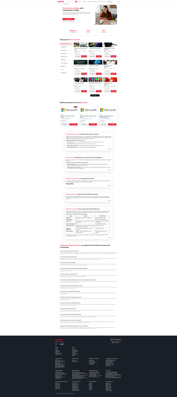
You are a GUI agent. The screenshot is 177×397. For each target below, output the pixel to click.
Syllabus (74, 124)
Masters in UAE (108, 385)
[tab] (66, 44)
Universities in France (75, 384)
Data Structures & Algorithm (94, 65)
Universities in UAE (74, 385)
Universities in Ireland (75, 386)
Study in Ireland (57, 384)
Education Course (57, 378)
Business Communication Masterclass (108, 84)
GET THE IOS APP (116, 342)
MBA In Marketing (58, 364)
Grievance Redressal (75, 350)
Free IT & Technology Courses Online (94, 373)
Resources (56, 352)
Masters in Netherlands (109, 389)
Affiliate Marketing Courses (110, 365)
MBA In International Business (59, 365)
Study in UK (57, 386)
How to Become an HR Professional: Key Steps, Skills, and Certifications (116, 377)
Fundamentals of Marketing (79, 83)
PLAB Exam (90, 389)
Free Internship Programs (92, 374)
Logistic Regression (91, 364)
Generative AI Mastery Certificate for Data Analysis (88, 117)
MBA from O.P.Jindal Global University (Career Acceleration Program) (82, 373)
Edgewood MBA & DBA (75, 374)
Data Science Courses (58, 375)
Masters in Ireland (108, 386)
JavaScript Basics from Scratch (79, 65)
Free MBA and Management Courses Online (95, 375)
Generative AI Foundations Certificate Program (68, 117)
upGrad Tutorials (57, 351)
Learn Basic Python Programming (95, 48)
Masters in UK (108, 388)
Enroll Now (84, 56)
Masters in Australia (108, 387)
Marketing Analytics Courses (110, 362)
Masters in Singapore (109, 390)
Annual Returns (74, 354)
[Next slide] (120, 115)
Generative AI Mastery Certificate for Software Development (106, 117)
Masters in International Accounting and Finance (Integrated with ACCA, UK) (83, 375)
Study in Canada (57, 388)
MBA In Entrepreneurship (59, 367)
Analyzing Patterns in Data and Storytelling (109, 49)
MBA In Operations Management (60, 363)
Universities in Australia (75, 387)
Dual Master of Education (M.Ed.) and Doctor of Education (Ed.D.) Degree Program (84, 377)
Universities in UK (74, 388)
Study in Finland (57, 385)
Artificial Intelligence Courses (59, 372)
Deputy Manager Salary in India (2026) (111, 373)
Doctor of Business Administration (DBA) (61, 373)
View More (94, 95)
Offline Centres (74, 349)
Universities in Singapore (75, 390)
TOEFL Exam (91, 387)
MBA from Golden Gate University (77, 378)
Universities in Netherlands (76, 389)
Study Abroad (57, 354)
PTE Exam (90, 386)
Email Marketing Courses (109, 363)
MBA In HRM (57, 362)
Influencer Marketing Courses (110, 364)
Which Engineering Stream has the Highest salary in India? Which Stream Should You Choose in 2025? (120, 375)
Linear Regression (91, 363)
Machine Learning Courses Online (60, 374)
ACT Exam (90, 388)
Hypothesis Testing (91, 360)
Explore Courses (68, 19)
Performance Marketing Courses (110, 360)
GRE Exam (90, 385)
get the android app (116, 339)
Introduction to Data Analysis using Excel (80, 49)
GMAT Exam (91, 384)
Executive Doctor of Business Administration (78, 372)
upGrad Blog (57, 350)
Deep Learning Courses (75, 361)
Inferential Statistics (92, 361)
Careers (56, 349)
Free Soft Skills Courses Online (93, 372)
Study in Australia (57, 387)
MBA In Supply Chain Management (60, 366)
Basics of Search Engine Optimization (108, 66)
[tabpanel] (95, 69)
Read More (109, 148)
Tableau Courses (74, 360)
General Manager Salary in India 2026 (111, 372)
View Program (77, 56)
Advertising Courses (108, 361)
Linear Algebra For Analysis (93, 362)
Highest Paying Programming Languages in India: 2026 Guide (114, 374)
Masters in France (108, 384)
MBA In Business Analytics (59, 361)
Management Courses (58, 377)
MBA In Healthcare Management (60, 360)
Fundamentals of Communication (95, 83)
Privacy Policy (74, 352)
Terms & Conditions (75, 351)
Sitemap (73, 355)
